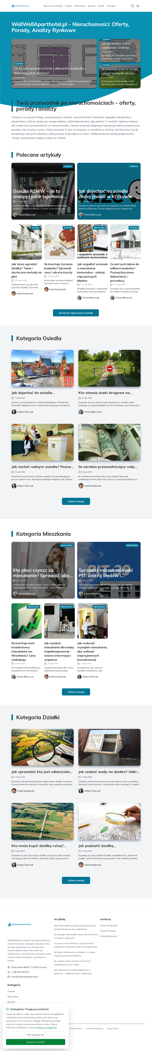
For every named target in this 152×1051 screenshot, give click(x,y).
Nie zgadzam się (35, 1034)
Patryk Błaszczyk (27, 214)
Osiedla (68, 6)
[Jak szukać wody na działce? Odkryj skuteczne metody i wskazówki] (109, 747)
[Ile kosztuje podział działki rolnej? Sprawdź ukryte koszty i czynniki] (120, 76)
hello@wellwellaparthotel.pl (24, 976)
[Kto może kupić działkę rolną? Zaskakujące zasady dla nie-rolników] (42, 821)
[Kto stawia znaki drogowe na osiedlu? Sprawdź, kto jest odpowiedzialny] (109, 368)
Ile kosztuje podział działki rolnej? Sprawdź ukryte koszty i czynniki (120, 73)
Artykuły (59, 919)
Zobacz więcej (76, 501)
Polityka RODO (76, 1028)
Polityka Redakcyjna (94, 1028)
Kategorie (14, 985)
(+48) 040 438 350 (20, 972)
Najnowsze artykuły (52, 6)
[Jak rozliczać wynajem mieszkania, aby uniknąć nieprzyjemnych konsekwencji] (92, 621)
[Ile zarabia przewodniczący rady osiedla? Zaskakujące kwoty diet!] (109, 442)
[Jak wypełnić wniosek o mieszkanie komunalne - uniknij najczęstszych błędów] (92, 242)
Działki (101, 6)
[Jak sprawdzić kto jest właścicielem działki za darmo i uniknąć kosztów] (42, 747)
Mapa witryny (112, 1028)
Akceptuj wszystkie (35, 1042)
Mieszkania (80, 6)
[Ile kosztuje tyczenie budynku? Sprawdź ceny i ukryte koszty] (59, 242)
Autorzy (105, 919)
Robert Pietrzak (25, 412)
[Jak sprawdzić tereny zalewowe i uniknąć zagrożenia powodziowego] (120, 50)
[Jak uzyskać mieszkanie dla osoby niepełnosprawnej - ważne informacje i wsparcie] (59, 621)
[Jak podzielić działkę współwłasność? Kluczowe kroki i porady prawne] (109, 821)
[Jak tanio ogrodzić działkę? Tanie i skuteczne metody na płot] (26, 242)
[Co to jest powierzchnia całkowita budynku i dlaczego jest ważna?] (54, 63)
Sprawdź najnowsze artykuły (76, 312)
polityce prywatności (46, 1027)
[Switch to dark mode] (138, 6)
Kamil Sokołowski (93, 486)
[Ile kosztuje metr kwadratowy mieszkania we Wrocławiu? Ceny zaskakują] (26, 621)
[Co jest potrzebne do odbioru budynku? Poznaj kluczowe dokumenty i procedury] (125, 242)
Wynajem (111, 6)
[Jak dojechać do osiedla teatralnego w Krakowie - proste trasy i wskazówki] (42, 368)
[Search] (132, 5)
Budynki (91, 6)
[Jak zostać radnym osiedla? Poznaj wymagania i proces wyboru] (42, 442)
